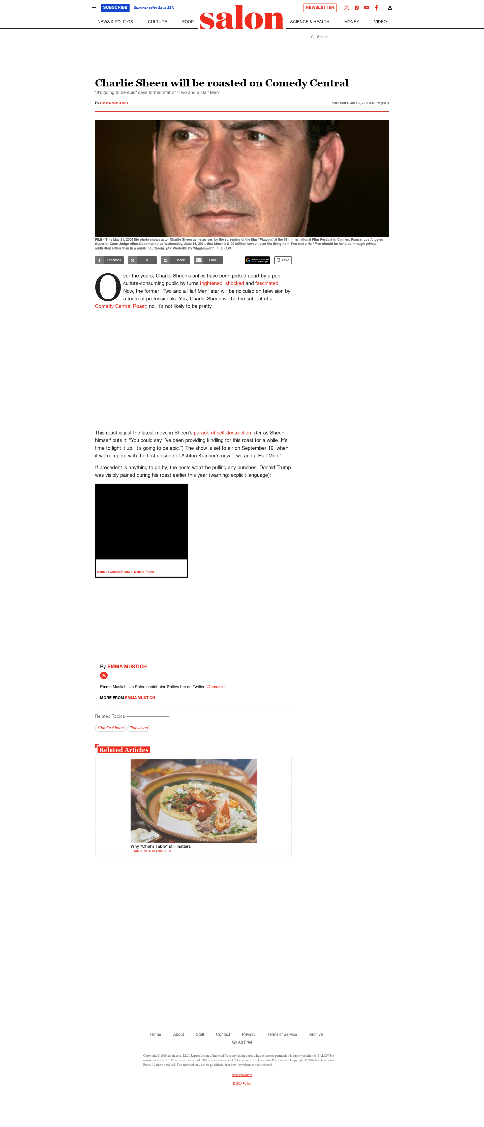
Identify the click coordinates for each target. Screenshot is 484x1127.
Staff (200, 1035)
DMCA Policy (242, 1083)
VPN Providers (242, 1075)
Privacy (248, 1035)
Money (351, 22)
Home (155, 1035)
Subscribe (115, 8)
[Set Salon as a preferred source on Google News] (257, 260)
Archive (316, 1035)
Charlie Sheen (111, 728)
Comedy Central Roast (120, 306)
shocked (234, 283)
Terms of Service (282, 1035)
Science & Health (309, 22)
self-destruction (234, 433)
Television (139, 728)
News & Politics (115, 22)
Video (380, 22)
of (213, 433)
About (178, 1035)
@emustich (216, 687)
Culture (157, 22)
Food (188, 22)
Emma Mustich (114, 103)
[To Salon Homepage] (242, 17)
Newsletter (320, 8)
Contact (223, 1035)
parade (201, 433)
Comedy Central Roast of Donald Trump (125, 572)
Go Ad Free (242, 1043)
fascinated (266, 283)
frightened (211, 283)
